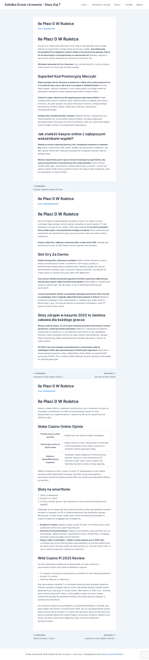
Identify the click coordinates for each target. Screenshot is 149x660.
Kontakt (129, 4)
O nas (83, 4)
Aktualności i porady (101, 4)
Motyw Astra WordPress (112, 654)
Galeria (139, 4)
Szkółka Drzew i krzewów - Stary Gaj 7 (33, 4)
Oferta (117, 4)
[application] (87, 4)
